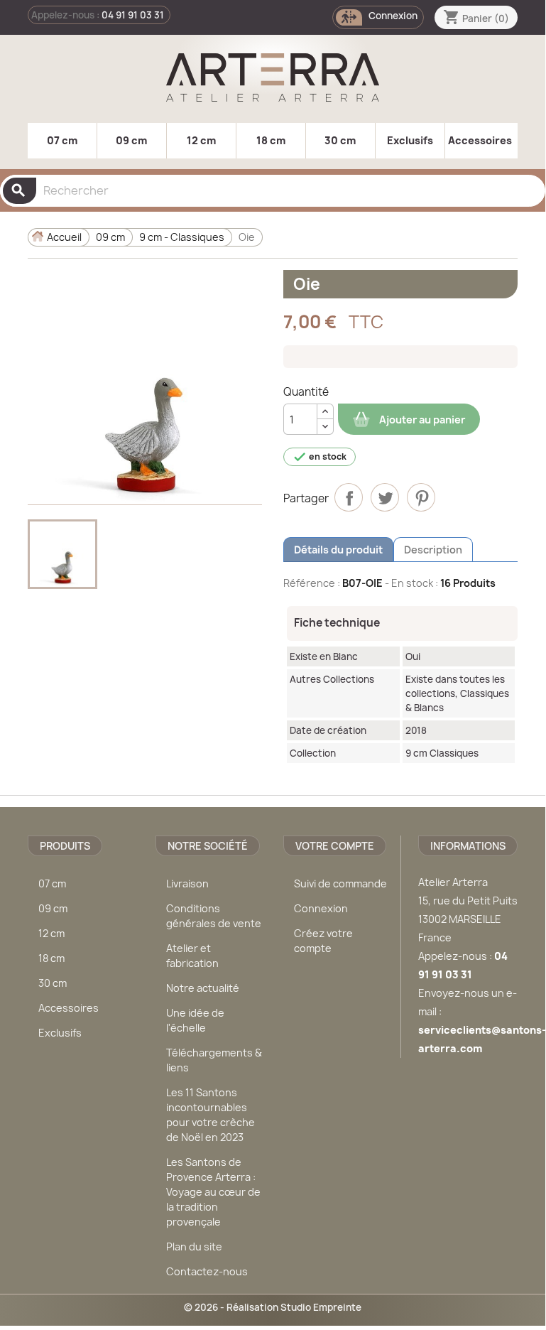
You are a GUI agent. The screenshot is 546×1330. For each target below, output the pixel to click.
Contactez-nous (207, 1271)
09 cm (131, 140)
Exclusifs (410, 140)
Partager (348, 497)
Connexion (321, 908)
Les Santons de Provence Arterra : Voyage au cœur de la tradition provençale (213, 1191)
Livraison (187, 883)
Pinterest (421, 497)
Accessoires (480, 140)
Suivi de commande (340, 883)
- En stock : (411, 583)
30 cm (340, 140)
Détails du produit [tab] (338, 549)
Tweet (384, 497)
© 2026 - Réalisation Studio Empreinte (272, 1307)
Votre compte (334, 846)
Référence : (311, 583)
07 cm (62, 140)
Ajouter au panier (421, 419)
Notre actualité (202, 988)
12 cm (201, 140)
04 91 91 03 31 (133, 15)
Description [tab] (433, 549)
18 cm (270, 140)
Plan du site (194, 1246)
